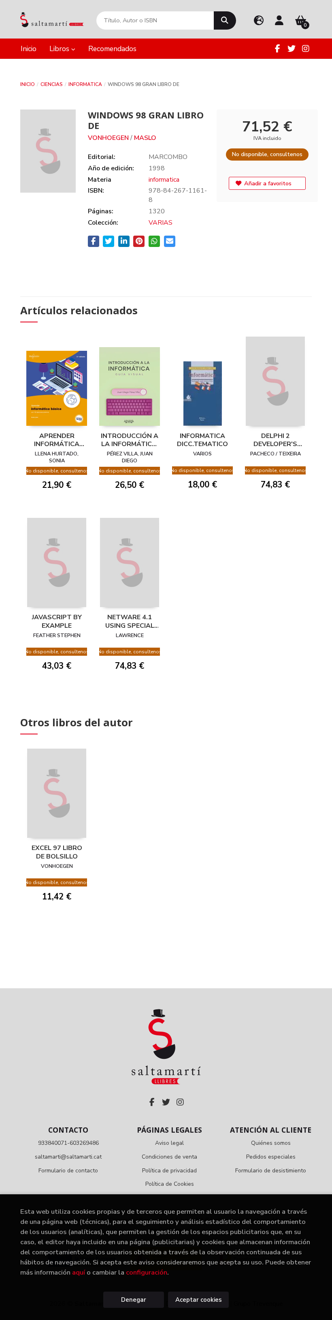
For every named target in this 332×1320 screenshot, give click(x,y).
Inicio (27, 84)
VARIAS (160, 222)
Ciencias (51, 84)
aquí (78, 1272)
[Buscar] (225, 20)
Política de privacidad (169, 1170)
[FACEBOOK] (277, 49)
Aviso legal (169, 1143)
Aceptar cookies (198, 1300)
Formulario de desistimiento (270, 1170)
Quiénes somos (271, 1143)
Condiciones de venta (169, 1157)
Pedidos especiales (271, 1157)
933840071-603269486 (68, 1143)
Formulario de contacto (68, 1170)
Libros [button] (60, 49)
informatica (85, 84)
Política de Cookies (169, 1184)
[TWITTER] (291, 49)
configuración (146, 1272)
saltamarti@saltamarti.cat (68, 1157)
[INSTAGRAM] (306, 49)
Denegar (133, 1300)
